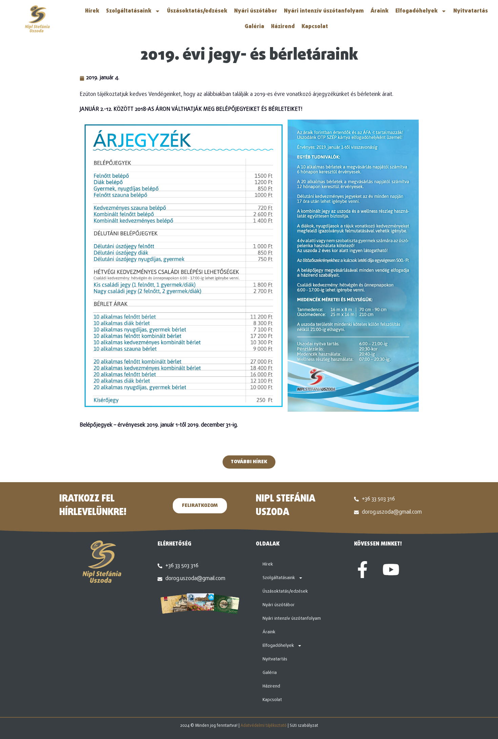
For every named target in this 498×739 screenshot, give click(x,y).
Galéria (254, 27)
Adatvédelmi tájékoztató (264, 726)
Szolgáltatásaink (128, 11)
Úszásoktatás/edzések (197, 11)
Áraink (380, 11)
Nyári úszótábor (255, 11)
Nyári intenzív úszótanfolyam (324, 11)
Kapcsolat (315, 27)
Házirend (283, 27)
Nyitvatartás (470, 11)
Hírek (92, 11)
